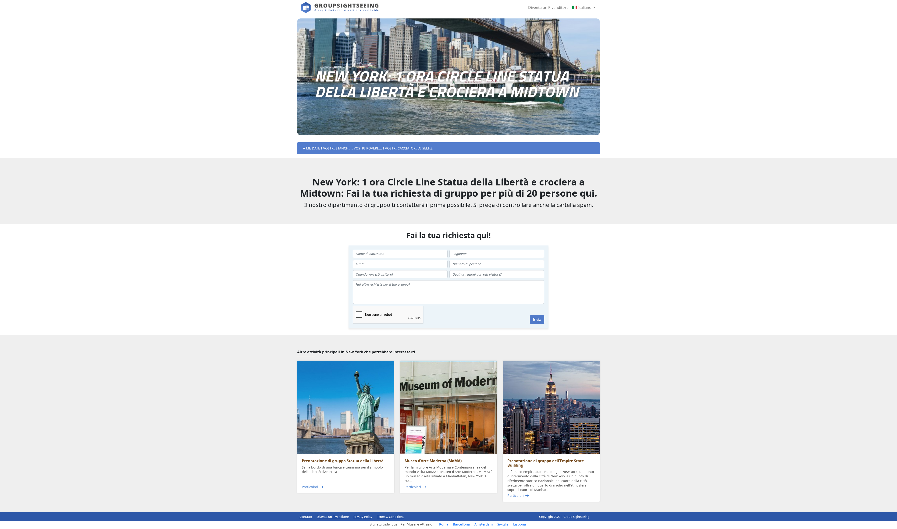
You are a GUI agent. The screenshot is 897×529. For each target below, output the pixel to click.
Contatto (305, 517)
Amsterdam (483, 524)
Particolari (310, 487)
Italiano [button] (584, 7)
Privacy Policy (362, 517)
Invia (537, 319)
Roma (443, 524)
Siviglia (503, 524)
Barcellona (461, 524)
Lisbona (519, 524)
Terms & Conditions (390, 517)
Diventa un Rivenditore (548, 7)
